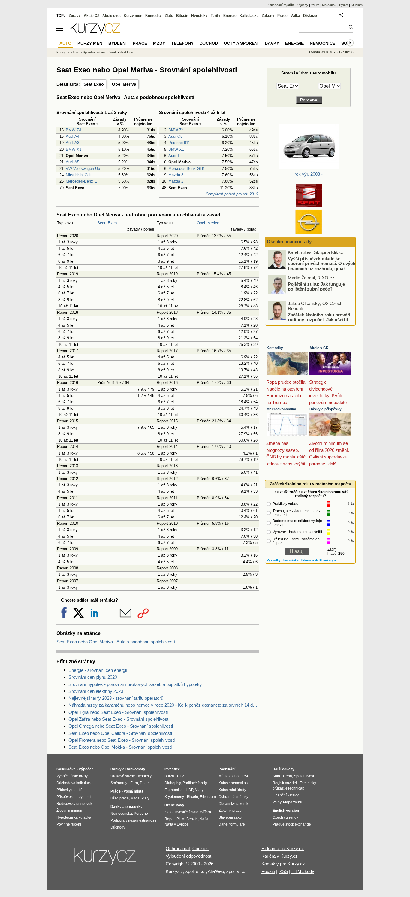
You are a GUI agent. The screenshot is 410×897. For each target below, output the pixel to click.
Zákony (268, 16)
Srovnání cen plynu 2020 (92, 677)
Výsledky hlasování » (283, 560)
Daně (223, 824)
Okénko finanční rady (289, 241)
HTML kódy (302, 871)
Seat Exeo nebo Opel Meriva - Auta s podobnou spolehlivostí (115, 641)
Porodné (141, 813)
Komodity (275, 348)
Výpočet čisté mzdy (72, 776)
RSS (283, 871)
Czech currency (285, 817)
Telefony (182, 43)
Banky (116, 769)
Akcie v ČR (319, 348)
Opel (201, 223)
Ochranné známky (233, 797)
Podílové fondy (194, 783)
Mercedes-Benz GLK (186, 168)
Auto (76, 52)
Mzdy (159, 43)
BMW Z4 (73, 130)
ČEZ (180, 776)
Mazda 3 (175, 175)
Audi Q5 (175, 136)
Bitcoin (182, 16)
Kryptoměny (174, 797)
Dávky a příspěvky (325, 409)
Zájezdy (302, 5)
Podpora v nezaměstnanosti (133, 820)
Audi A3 (72, 142)
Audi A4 (72, 136)
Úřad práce (119, 798)
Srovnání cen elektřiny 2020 (95, 691)
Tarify (215, 16)
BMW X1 (73, 149)
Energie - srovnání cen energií (97, 670)
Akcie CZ (91, 16)
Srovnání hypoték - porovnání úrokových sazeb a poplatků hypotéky (135, 684)
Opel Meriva (124, 84)
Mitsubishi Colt (79, 175)
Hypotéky (199, 16)
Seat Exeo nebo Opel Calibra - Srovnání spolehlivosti (120, 733)
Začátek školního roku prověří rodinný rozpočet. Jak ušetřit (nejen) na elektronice (319, 319)
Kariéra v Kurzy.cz (279, 856)
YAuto (315, 5)
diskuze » (307, 560)
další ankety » (325, 560)
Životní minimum (69, 810)
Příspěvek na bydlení (73, 797)
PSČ (246, 776)
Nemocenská (121, 813)
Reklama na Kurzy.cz (282, 848)
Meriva (213, 223)
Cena (287, 776)
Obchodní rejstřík (281, 5)
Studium (357, 5)
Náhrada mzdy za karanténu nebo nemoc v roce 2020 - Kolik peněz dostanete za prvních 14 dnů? (163, 705)
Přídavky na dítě (69, 790)
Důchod (209, 43)
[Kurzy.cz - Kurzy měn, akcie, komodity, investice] (95, 33)
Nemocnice (322, 43)
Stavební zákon (231, 817)
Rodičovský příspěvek (74, 804)
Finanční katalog (286, 795)
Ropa (168, 819)
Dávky (272, 43)
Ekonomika (173, 790)
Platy (145, 798)
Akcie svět (111, 16)
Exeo (112, 223)
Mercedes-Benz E (81, 181)
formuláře (237, 824)
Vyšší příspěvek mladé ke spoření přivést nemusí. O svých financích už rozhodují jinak (321, 263)
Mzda (135, 798)
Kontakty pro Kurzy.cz (283, 863)
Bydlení (117, 43)
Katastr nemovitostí (234, 783)
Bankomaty (135, 769)
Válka (295, 16)
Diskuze (310, 16)
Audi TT (175, 155)
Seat (101, 223)
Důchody (117, 827)
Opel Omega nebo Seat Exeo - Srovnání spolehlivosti (120, 726)
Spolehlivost (304, 776)
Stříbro (205, 812)
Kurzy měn (133, 16)
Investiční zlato (186, 812)
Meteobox (329, 5)
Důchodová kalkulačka (75, 783)
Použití (268, 871)
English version (286, 810)
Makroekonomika (281, 409)
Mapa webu (292, 802)
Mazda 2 (175, 181)
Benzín (192, 819)
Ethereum (208, 797)
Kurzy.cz (62, 52)
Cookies (200, 848)
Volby (277, 802)
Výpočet (86, 769)
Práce (282, 16)
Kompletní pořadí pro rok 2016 (231, 194)
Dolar (144, 783)
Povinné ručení (68, 824)
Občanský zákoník (233, 804)
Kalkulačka (249, 16)
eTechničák (294, 788)
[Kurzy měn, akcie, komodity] (105, 858)
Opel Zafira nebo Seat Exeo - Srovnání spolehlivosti (118, 719)
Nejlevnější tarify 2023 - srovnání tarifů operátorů (115, 698)
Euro (134, 783)
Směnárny (118, 783)
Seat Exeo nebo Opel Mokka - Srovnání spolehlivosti (120, 747)
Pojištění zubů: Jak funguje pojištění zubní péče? (316, 286)
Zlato (169, 16)
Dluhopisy (172, 783)
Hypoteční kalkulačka (73, 817)
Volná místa (133, 791)
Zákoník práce (230, 810)
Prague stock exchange (292, 824)
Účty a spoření (241, 43)
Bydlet (343, 5)
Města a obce (229, 776)
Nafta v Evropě (176, 824)
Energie (230, 16)
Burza (169, 776)
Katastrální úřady (232, 790)
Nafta (204, 819)
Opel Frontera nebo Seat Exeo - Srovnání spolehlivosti (121, 740)
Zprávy (75, 16)
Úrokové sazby (122, 776)
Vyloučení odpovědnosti (189, 856)
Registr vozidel (285, 783)
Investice (172, 769)
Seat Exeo (93, 84)
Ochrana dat (178, 848)
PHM (180, 819)
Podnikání (227, 769)
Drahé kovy (174, 805)
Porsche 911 (179, 142)
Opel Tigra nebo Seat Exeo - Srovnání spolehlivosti (118, 712)
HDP (189, 790)
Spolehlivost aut (94, 52)
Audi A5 (72, 162)
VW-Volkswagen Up (83, 168)
